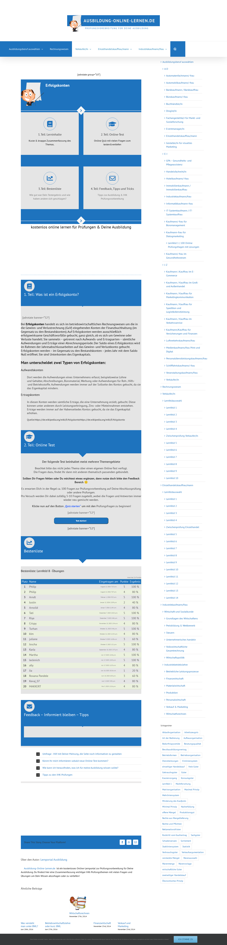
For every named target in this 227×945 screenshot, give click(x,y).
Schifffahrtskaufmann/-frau (180, 365)
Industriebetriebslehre (176, 664)
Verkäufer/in (172, 379)
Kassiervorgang (169, 778)
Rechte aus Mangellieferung (175, 818)
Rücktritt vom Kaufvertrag (174, 835)
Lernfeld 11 (172, 576)
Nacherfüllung (187, 806)
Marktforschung (183, 783)
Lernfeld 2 (171, 414)
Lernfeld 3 (171, 421)
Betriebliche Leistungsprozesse (182, 671)
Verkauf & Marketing (177, 706)
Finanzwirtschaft (105, 923)
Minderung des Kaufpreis (174, 800)
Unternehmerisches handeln (181, 639)
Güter (184, 772)
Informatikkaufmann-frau (179, 203)
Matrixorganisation (171, 789)
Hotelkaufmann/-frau (177, 178)
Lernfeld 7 (171, 456)
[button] (175, 49)
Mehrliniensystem (170, 795)
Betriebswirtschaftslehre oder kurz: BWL (59, 925)
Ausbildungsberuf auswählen (177, 61)
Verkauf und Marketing (129, 925)
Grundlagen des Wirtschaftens (182, 618)
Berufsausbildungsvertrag (174, 749)
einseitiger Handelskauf (173, 766)
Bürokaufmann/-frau (177, 96)
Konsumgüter (187, 778)
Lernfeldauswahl (173, 400)
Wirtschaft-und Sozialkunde (178, 611)
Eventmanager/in (175, 128)
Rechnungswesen (171, 386)
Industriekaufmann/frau (178, 196)
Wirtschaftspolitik (175, 657)
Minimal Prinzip (169, 806)
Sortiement (186, 840)
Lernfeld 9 (171, 470)
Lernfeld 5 (171, 442)
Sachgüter (195, 835)
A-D (166, 68)
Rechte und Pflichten (172, 823)
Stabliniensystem (170, 846)
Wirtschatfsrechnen (176, 713)
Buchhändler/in (174, 103)
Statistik (186, 846)
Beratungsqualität (192, 743)
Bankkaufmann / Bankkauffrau (182, 89)
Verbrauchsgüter (170, 852)
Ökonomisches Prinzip (172, 880)
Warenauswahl (190, 857)
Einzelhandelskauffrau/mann (181, 135)
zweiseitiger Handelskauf (174, 875)
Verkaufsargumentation (193, 852)
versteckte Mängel (170, 857)
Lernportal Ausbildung (53, 859)
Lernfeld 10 (172, 478)
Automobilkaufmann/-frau (180, 82)
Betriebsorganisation (190, 755)
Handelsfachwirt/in (176, 171)
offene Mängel (169, 812)
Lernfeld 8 (171, 464)
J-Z (165, 264)
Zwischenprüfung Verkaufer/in (182, 435)
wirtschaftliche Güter (172, 869)
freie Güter (194, 766)
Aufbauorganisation (193, 737)
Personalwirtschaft (176, 699)
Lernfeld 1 (171, 407)
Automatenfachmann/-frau (180, 75)
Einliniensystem (189, 760)
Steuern (170, 632)
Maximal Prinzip (191, 789)
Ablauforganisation (171, 732)
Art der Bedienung (171, 737)
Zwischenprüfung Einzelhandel (182, 527)
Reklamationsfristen (171, 829)
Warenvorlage (185, 863)
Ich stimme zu (185, 939)
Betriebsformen (169, 755)
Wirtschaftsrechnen (82, 914)
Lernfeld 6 (171, 449)
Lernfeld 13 (172, 590)
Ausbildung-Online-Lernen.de (39, 868)
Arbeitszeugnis (191, 732)
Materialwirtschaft (175, 685)
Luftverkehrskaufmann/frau (180, 340)
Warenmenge (168, 863)
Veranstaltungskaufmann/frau (182, 372)
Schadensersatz (169, 840)
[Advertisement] (57, 63)
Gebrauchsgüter (169, 772)
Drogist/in (171, 110)
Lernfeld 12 (172, 583)
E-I (165, 153)
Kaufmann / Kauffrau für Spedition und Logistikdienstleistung (179, 308)
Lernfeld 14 (172, 597)
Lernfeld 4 (171, 428)
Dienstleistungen (170, 760)
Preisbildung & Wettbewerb (180, 625)
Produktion (172, 692)
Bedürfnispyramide (171, 743)
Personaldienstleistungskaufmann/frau (186, 358)
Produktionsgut (187, 812)
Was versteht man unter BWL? (30, 925)
